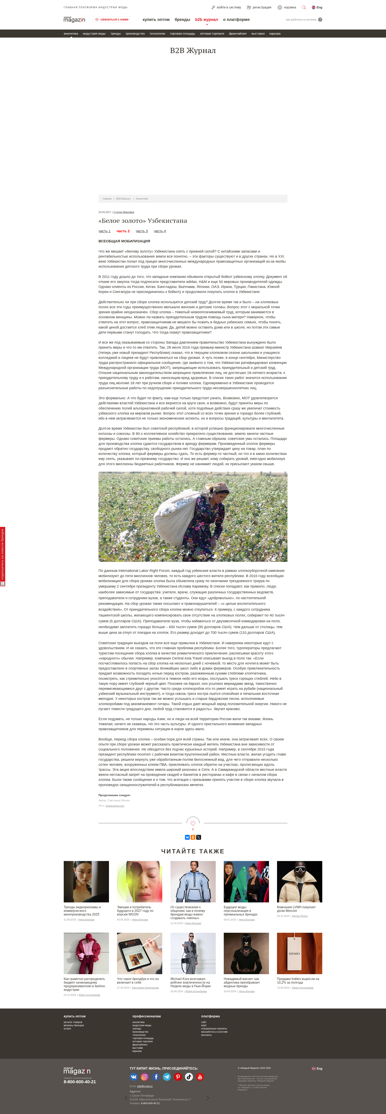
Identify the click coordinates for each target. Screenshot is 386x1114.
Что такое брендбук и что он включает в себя (138, 980)
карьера (274, 33)
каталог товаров (73, 1022)
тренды (116, 33)
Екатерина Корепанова (145, 987)
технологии (157, 33)
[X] (198, 837)
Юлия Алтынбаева (89, 995)
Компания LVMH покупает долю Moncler (296, 908)
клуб (203, 1025)
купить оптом (156, 19)
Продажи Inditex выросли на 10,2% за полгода (298, 980)
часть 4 (160, 231)
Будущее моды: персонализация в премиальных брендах (241, 910)
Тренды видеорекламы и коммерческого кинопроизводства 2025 (82, 910)
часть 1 (105, 231)
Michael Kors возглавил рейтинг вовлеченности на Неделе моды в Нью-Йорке (190, 982)
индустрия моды (94, 33)
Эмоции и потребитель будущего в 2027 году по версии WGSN (135, 910)
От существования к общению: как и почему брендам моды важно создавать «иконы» (187, 912)
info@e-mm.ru (145, 1086)
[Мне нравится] (193, 821)
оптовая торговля (212, 33)
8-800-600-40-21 (80, 1081)
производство (135, 33)
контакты (206, 1035)
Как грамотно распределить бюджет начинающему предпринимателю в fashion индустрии (84, 984)
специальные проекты (214, 1028)
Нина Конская (86, 919)
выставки (258, 33)
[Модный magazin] (74, 19)
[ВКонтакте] (187, 837)
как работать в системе (214, 1031)
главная (107, 198)
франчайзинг (238, 33)
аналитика (71, 33)
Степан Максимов (124, 212)
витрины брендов (74, 1025)
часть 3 (142, 231)
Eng (319, 7)
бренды (182, 19)
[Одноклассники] (193, 837)
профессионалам (146, 1016)
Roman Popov (300, 916)
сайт (203, 1022)
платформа (210, 1016)
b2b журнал (206, 19)
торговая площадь (182, 33)
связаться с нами (114, 19)
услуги (67, 1028)
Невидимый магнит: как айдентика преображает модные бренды (242, 982)
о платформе (236, 19)
